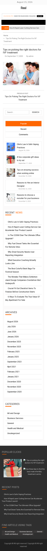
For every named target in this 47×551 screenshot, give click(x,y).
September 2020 (14, 392)
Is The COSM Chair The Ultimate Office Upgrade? (22, 505)
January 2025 (13, 357)
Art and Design (13, 413)
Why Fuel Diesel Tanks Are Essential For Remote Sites (24, 510)
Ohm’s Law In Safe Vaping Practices (23, 222)
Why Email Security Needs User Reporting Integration (24, 514)
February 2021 (13, 372)
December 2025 (14, 341)
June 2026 (11, 332)
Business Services (15, 418)
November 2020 (14, 387)
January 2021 (13, 377)
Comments (23, 134)
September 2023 (14, 362)
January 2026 (13, 337)
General (10, 423)
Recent (23, 129)
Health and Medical (15, 428)
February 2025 (13, 351)
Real (23, 8)
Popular (23, 123)
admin (31, 56)
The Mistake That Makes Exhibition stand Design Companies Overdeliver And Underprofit (22, 280)
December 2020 (14, 382)
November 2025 (14, 346)
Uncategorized (13, 433)
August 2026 (12, 321)
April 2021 (11, 367)
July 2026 (11, 326)
